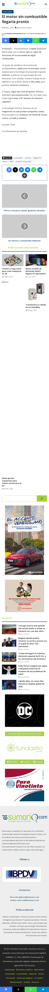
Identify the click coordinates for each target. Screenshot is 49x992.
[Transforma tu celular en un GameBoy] (36, 291)
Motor (5, 161)
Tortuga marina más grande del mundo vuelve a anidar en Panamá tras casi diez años (31, 628)
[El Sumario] (24, 4)
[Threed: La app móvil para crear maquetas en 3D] (13, 260)
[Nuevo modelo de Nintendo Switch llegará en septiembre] (36, 260)
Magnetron (37, 158)
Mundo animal (16, 982)
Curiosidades (21, 974)
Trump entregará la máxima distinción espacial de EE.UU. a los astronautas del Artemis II (32, 656)
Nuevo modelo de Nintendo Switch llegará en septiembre (36, 271)
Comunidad (10, 974)
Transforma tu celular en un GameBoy (36, 305)
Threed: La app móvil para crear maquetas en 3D (11, 271)
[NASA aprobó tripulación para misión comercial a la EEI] (13, 378)
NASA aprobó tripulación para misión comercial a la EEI (11, 482)
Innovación (7, 12)
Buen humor (39, 969)
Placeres (35, 982)
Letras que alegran (25, 978)
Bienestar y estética (24, 969)
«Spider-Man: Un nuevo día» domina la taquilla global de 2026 (31, 684)
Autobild (23, 131)
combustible (18, 158)
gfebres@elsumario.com (29, 897)
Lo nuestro (38, 978)
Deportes (33, 974)
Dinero (41, 974)
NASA (11, 161)
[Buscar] (42, 498)
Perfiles (27, 982)
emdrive (28, 158)
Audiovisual (10, 969)
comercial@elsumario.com (28, 900)
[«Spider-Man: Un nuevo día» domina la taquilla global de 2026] (9, 685)
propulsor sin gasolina (23, 161)
